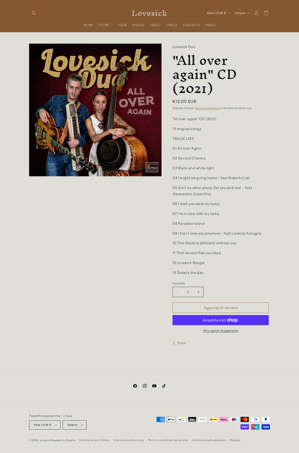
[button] (34, 13)
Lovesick (45, 440)
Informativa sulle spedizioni (209, 440)
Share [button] (182, 343)
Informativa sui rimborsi (94, 440)
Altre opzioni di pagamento (220, 330)
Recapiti (235, 440)
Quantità (178, 283)
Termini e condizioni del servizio (168, 440)
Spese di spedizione (208, 108)
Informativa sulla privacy (128, 440)
